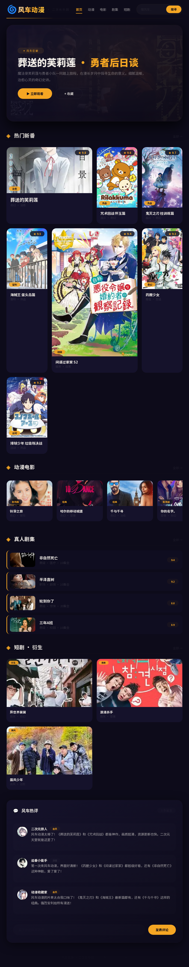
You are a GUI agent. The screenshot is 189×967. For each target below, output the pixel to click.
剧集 (115, 9)
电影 (103, 9)
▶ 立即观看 (35, 93)
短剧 (127, 9)
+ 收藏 (69, 93)
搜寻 (174, 9)
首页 (79, 9)
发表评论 (162, 929)
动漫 (91, 9)
